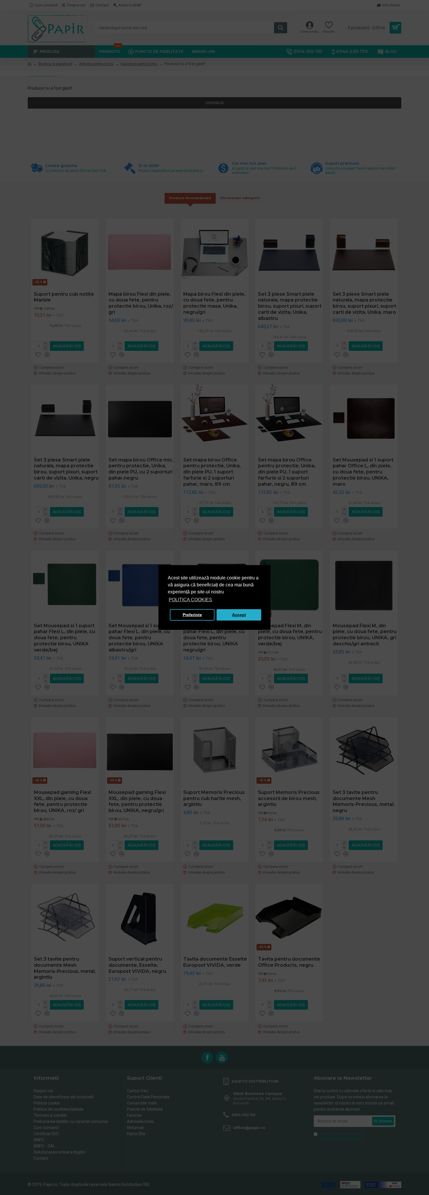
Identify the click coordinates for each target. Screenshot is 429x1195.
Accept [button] (239, 614)
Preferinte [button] (192, 614)
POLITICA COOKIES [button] (190, 599)
